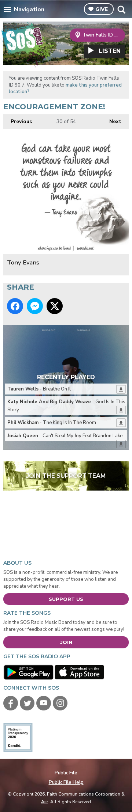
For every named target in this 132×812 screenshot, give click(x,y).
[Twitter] (27, 703)
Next (111, 121)
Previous (17, 121)
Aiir (44, 802)
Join (66, 642)
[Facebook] (10, 703)
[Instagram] (60, 703)
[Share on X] (55, 306)
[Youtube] (43, 703)
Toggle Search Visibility (121, 9)
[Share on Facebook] (15, 306)
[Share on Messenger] (35, 306)
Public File (66, 773)
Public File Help (66, 782)
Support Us (66, 599)
